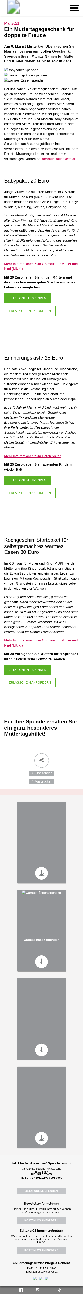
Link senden (43, 773)
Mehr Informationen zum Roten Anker (32, 456)
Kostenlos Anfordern (41, 1220)
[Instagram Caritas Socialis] (39, 1289)
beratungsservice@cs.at (42, 1271)
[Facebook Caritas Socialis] (22, 1289)
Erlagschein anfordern (30, 311)
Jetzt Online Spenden (41, 1191)
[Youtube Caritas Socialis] (30, 1289)
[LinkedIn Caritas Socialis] (46, 1289)
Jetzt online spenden (27, 298)
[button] (74, 7)
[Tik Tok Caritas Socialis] (61, 1289)
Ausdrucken (43, 781)
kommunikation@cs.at (58, 159)
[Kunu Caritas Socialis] (53, 1289)
